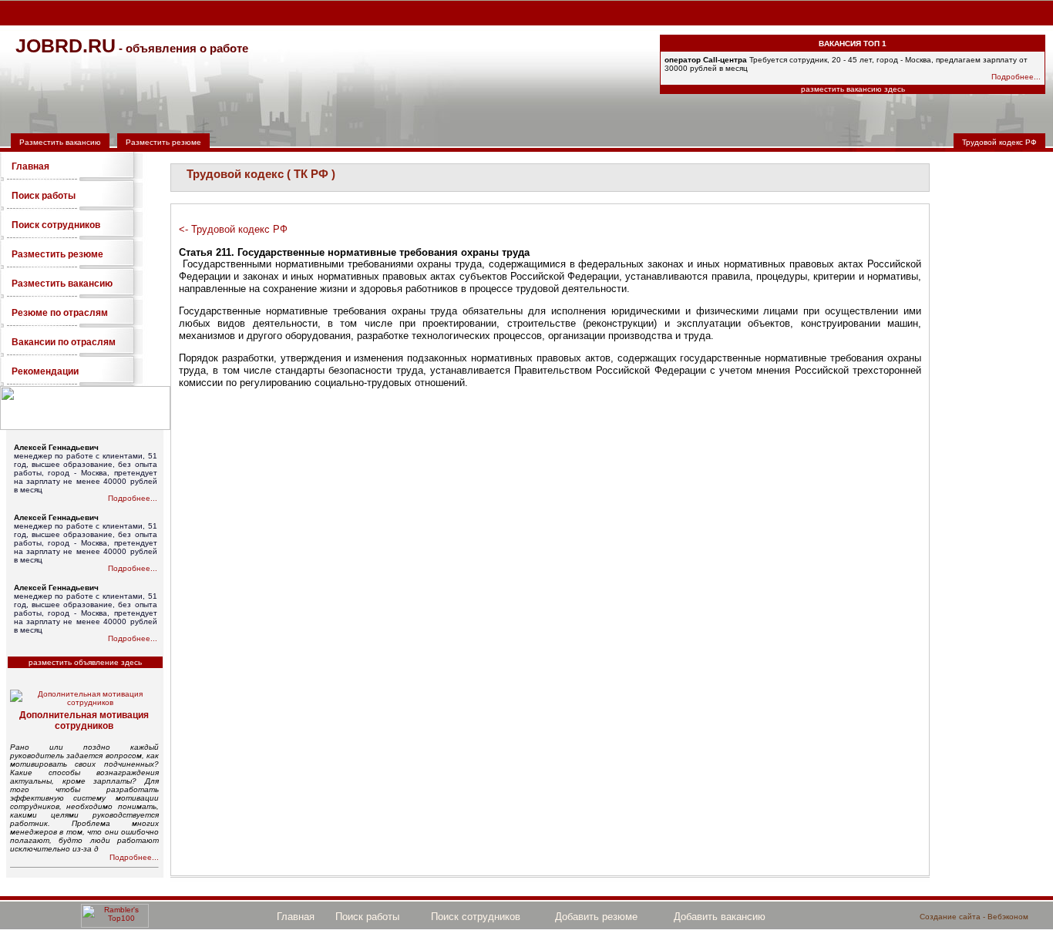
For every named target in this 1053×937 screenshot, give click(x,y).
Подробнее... (1016, 76)
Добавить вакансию (719, 916)
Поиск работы (44, 195)
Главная (30, 166)
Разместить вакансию (60, 142)
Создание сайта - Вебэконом (974, 916)
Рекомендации (45, 371)
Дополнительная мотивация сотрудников (84, 720)
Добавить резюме (596, 916)
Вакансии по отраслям (64, 342)
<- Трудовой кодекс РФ (233, 229)
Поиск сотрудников (56, 225)
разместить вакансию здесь (853, 89)
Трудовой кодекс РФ (999, 142)
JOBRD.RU (65, 45)
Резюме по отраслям (60, 312)
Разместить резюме (163, 142)
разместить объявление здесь (85, 662)
